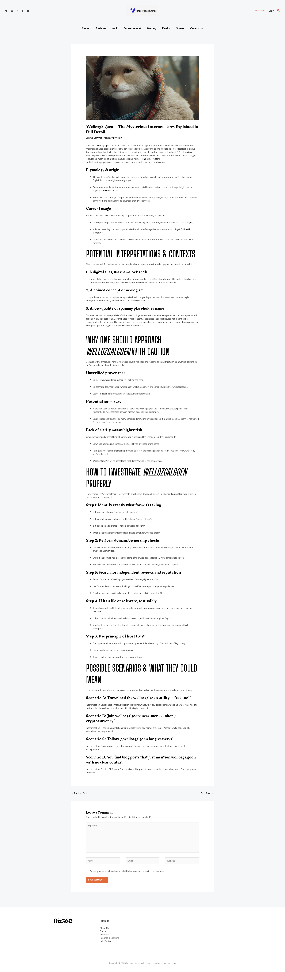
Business (100, 28)
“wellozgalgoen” (103, 145)
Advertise (104, 934)
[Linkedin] (12, 11)
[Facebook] (22, 11)
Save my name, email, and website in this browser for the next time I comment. (127, 871)
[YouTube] (28, 11)
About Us (104, 928)
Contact (195, 28)
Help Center (105, 941)
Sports (180, 28)
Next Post (207, 793)
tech (115, 28)
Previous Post (79, 793)
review (108, 138)
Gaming (151, 28)
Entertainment (132, 28)
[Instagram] (17, 11)
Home (86, 28)
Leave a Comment (94, 138)
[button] (260, 11)
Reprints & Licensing (109, 938)
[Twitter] (6, 11)
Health (166, 28)
